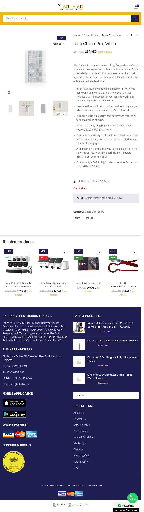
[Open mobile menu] (4, 7)
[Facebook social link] (83, 218)
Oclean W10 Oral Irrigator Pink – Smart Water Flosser (112, 483)
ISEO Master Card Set (88, 406)
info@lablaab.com (19, 508)
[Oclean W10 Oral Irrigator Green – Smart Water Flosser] (79, 503)
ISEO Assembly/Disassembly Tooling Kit (123, 410)
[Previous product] (128, 35)
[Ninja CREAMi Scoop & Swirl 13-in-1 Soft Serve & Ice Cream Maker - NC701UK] (79, 451)
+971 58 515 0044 (21, 502)
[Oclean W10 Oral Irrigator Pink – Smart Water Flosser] (79, 486)
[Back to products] (132, 35)
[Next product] (137, 35)
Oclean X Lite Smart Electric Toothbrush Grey (112, 464)
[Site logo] (71, 7)
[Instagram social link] (87, 218)
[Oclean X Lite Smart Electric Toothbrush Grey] (79, 468)
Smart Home (91, 35)
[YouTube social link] (92, 218)
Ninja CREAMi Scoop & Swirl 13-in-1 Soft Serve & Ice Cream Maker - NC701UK (110, 449)
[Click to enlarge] (9, 93)
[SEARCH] (135, 18)
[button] (29, 377)
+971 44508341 (15, 496)
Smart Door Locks (111, 35)
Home (76, 35)
